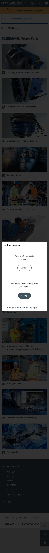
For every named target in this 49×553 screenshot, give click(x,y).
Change (24, 295)
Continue (24, 268)
